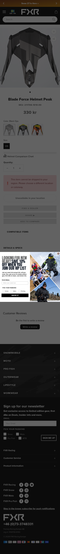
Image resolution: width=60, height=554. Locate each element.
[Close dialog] (58, 254)
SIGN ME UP (15, 295)
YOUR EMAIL (5, 280)
